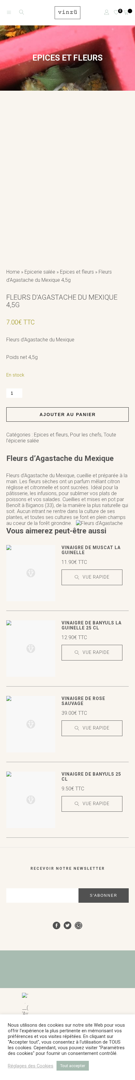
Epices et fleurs (77, 272)
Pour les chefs (85, 435)
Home (13, 272)
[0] (114, 13)
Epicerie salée (39, 272)
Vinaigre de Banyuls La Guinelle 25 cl (92, 625)
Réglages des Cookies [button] (30, 1066)
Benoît (13, 505)
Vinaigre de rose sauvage (83, 701)
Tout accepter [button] (72, 1065)
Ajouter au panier (68, 414)
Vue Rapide (96, 576)
